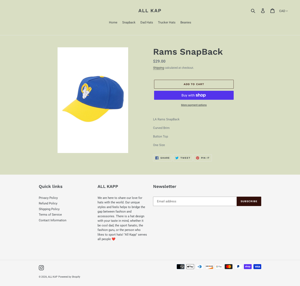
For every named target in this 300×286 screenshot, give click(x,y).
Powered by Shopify (69, 276)
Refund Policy (48, 203)
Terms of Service (50, 214)
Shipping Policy (49, 209)
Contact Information (52, 220)
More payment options (194, 104)
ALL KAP (150, 10)
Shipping (158, 67)
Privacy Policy (48, 198)
